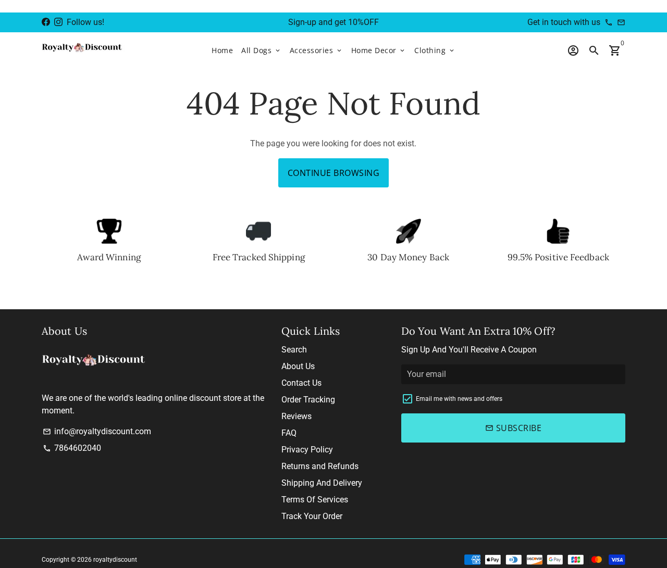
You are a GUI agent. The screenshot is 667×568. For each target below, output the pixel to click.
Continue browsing (334, 173)
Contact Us (301, 383)
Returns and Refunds (320, 466)
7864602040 (72, 448)
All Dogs (261, 50)
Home (222, 50)
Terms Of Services (314, 499)
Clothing (434, 50)
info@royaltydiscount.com (97, 431)
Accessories (316, 50)
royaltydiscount (115, 559)
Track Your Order (311, 516)
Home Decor (378, 50)
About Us (298, 366)
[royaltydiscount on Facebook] (46, 22)
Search (294, 350)
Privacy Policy (307, 450)
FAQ (289, 433)
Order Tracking (308, 400)
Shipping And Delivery (321, 483)
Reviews (296, 416)
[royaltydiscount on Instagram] (58, 22)
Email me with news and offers (459, 398)
